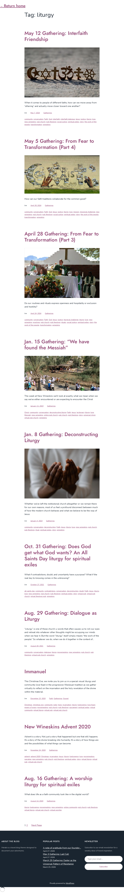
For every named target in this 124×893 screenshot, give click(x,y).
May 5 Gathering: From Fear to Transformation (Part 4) (59, 144)
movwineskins (62, 652)
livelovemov (82, 705)
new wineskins (30, 122)
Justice (83, 119)
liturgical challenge (71, 320)
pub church (41, 122)
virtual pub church (31, 418)
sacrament (73, 707)
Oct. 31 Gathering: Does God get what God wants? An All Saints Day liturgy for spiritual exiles (57, 555)
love (93, 119)
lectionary (80, 412)
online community (70, 807)
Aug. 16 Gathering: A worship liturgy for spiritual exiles (58, 781)
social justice (62, 122)
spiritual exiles (73, 122)
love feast (91, 705)
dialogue (47, 652)
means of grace (30, 707)
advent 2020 (35, 756)
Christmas (28, 705)
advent (27, 756)
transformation (36, 124)
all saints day (29, 591)
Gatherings (47, 113)
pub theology (51, 122)
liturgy (89, 119)
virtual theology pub (38, 596)
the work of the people (89, 214)
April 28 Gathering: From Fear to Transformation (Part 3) (61, 237)
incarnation (67, 705)
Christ (26, 412)
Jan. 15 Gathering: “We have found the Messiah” (56, 345)
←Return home (12, 6)
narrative (27, 759)
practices (36, 322)
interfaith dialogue (68, 119)
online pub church (51, 415)
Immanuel (35, 672)
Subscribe (103, 866)
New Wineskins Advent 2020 (57, 727)
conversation (38, 119)
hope (60, 705)
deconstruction (50, 527)
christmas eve (38, 705)
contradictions (49, 591)
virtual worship (56, 810)
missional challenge (87, 212)
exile (55, 705)
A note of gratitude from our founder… (62, 847)
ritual (37, 530)
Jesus (78, 119)
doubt (81, 591)
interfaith (56, 119)
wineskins (46, 124)
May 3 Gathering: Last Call (56, 854)
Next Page (36, 825)
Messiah (27, 415)
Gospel (66, 698)
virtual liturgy (38, 710)
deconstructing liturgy (58, 412)
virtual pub (82, 594)
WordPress (70, 883)
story (82, 122)
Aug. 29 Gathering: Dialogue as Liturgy (60, 616)
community (28, 119)
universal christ (89, 415)
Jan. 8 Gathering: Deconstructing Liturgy (61, 437)
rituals (63, 322)
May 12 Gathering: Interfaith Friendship (56, 36)
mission (76, 212)
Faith (46, 119)
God (50, 119)
